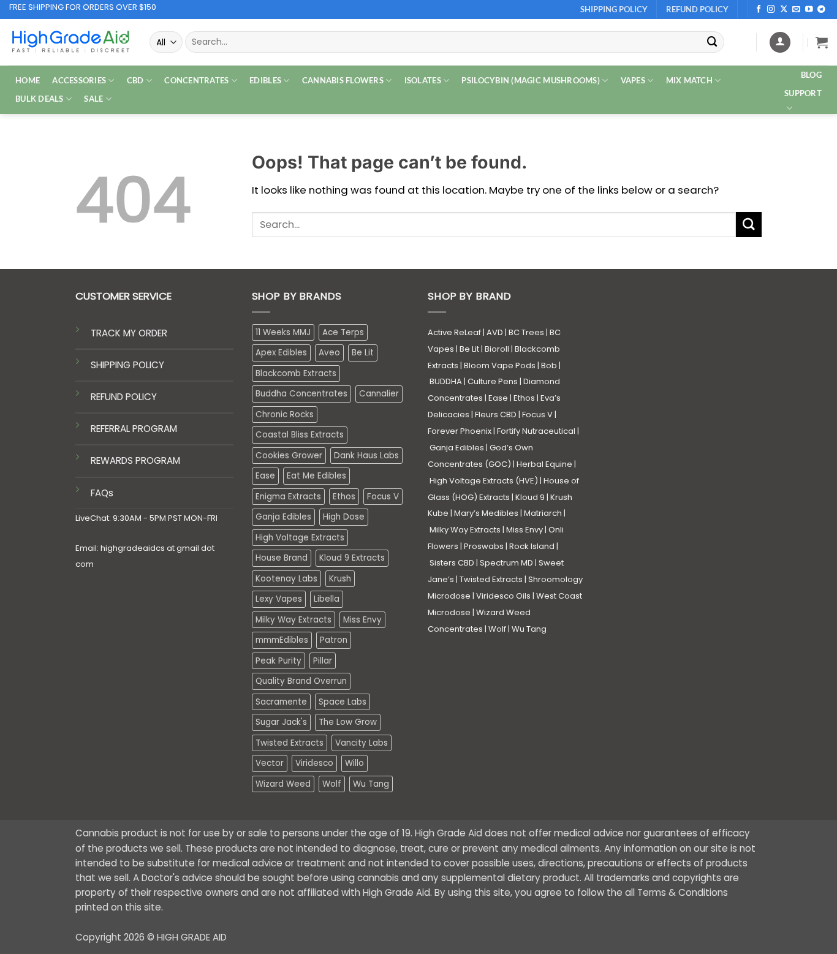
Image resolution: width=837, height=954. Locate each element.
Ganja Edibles (283, 517)
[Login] (780, 42)
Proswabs (484, 546)
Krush (340, 579)
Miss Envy (362, 620)
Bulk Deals (39, 99)
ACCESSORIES (79, 80)
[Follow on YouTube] (809, 10)
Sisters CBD (452, 563)
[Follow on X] (784, 10)
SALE (93, 99)
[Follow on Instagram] (771, 10)
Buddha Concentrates (301, 393)
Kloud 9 (530, 497)
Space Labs (342, 702)
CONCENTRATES (196, 80)
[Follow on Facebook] (759, 10)
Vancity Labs (361, 743)
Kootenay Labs (286, 579)
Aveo (329, 352)
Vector (270, 763)
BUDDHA (446, 381)
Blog (811, 75)
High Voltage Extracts (300, 537)
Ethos (344, 496)
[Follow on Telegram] (821, 10)
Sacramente (281, 702)
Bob (549, 365)
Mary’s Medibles (486, 513)
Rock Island (532, 546)
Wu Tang (371, 784)
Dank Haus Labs (366, 455)
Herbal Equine (544, 464)
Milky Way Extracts (293, 620)
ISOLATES (422, 80)
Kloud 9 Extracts (352, 558)
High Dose (344, 517)
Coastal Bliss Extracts (300, 435)
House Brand (282, 558)
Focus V (383, 496)
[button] (822, 42)
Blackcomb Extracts (296, 373)
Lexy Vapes (279, 599)
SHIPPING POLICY (127, 364)
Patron (333, 640)
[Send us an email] (796, 10)
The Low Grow (348, 722)
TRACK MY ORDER (129, 333)
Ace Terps (343, 332)
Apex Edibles (281, 352)
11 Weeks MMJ (283, 332)
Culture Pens (493, 381)
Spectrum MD (506, 563)
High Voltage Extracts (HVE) (484, 480)
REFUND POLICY (124, 396)
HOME (27, 80)
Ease (265, 476)
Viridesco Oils (503, 596)
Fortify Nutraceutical (536, 431)
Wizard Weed (283, 784)
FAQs (102, 492)
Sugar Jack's (281, 722)
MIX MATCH (689, 80)
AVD (495, 332)
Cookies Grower (289, 455)
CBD (135, 80)
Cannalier (379, 393)
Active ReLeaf (454, 332)
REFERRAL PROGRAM (134, 428)
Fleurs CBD (496, 414)
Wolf (331, 784)
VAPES (633, 80)
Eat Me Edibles (316, 476)
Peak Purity (278, 661)
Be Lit (363, 352)
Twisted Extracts (290, 743)
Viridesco (314, 763)
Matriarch (543, 513)
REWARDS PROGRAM (135, 460)
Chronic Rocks (285, 414)
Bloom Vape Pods (500, 365)
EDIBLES (265, 80)
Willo (354, 763)
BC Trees (526, 332)
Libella (326, 599)
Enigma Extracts (288, 496)
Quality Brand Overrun (301, 681)
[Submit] (713, 42)
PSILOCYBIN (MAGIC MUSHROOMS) (530, 80)
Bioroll (497, 349)
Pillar (322, 661)
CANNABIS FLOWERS (343, 80)
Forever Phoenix (459, 431)
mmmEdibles (282, 640)
